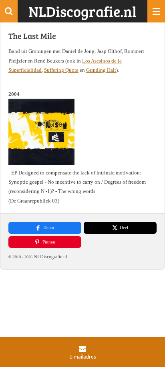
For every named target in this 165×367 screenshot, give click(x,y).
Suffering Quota (61, 70)
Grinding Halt (101, 70)
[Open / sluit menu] (156, 11)
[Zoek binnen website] (9, 11)
